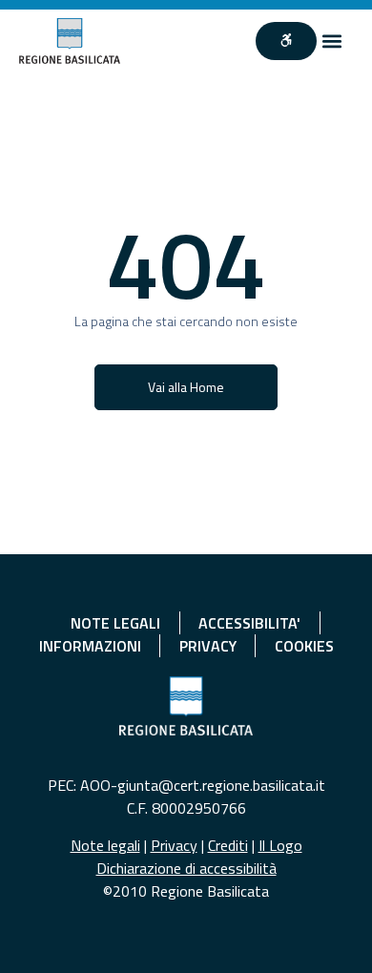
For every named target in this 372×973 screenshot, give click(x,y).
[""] (286, 41)
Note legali (105, 845)
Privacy (174, 845)
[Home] (70, 41)
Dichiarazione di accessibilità (186, 868)
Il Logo (280, 845)
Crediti (228, 845)
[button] (332, 40)
